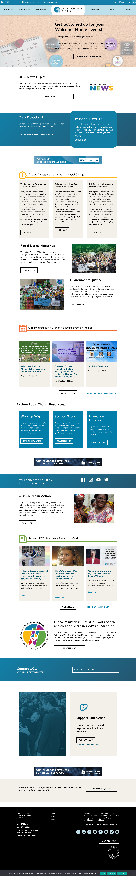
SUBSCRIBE (50, 96)
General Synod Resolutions (26, 835)
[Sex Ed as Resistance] (101, 351)
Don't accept (111, 873)
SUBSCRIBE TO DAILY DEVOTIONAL (37, 134)
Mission (19, 821)
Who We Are (8, 10)
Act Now (28, 232)
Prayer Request (101, 788)
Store (44, 2)
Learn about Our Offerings (87, 744)
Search (115, 2)
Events (35, 2)
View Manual (98, 442)
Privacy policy (122, 873)
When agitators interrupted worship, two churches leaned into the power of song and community (34, 574)
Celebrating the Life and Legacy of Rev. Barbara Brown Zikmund (99, 573)
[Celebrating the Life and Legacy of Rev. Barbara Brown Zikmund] (101, 556)
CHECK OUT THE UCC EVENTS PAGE (88, 56)
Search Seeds (64, 440)
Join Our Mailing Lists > (99, 606)
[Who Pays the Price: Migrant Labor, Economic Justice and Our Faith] (34, 351)
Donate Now (124, 1)
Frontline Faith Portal (52, 2)
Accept (103, 873)
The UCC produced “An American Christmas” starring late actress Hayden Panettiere (66, 574)
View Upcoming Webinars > (101, 393)
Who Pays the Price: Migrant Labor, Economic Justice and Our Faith (33, 368)
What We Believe (24, 10)
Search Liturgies (32, 440)
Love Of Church (22, 824)
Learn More (29, 270)
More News (68, 606)
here (102, 819)
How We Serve (41, 10)
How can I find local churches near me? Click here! (27, 831)
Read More (80, 140)
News (53, 816)
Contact (40, 2)
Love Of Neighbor (23, 827)
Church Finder (28, 2)
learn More (78, 304)
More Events (68, 393)
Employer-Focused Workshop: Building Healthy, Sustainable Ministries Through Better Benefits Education (67, 371)
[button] (2, 40)
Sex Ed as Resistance (98, 366)
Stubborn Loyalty (88, 119)
